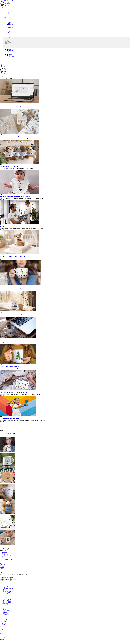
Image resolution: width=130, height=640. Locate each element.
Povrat (1, 565)
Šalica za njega (10, 12)
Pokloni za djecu (10, 21)
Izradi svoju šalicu (7, 47)
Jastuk (9, 52)
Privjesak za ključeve (11, 56)
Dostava (1, 568)
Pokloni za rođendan (11, 23)
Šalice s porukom (11, 15)
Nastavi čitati (2, 108)
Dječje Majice (6, 604)
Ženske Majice (10, 30)
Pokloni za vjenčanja (11, 26)
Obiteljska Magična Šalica (12, 14)
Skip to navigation (3, 0)
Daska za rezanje (11, 50)
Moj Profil (1, 570)
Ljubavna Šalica (10, 10)
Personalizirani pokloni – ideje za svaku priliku (10, 340)
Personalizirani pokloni (7, 48)
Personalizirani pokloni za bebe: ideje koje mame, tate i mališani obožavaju (15, 196)
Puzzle (9, 58)
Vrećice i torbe (10, 57)
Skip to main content (9, 0)
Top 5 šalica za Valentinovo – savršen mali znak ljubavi (11, 288)
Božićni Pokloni (6, 17)
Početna (1, 78)
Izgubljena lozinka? (3, 572)
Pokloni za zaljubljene (11, 27)
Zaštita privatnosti (3, 564)
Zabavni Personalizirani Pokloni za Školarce (9, 418)
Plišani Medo (10, 55)
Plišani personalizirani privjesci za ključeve (9, 166)
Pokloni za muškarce (11, 22)
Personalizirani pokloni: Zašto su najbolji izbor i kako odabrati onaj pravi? (16, 256)
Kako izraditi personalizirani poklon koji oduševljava (11, 106)
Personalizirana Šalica (7, 585)
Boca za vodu (10, 49)
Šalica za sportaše (11, 16)
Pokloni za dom (10, 25)
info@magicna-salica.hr (4, 561)
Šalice (5, 8)
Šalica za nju (6, 590)
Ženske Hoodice (10, 32)
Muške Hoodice (6, 607)
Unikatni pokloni (2, 571)
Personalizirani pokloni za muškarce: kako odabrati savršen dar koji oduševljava (17, 226)
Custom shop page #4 (11, 37)
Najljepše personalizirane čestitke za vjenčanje (9, 136)
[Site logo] (4, 72)
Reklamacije (2, 566)
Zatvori (1, 634)
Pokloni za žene (6, 598)
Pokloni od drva (6, 600)
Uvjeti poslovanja (3, 563)
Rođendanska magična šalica (12, 11)
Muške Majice (10, 31)
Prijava (3, 631)
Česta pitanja (2, 567)
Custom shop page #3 (11, 36)
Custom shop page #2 (11, 35)
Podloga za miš (10, 54)
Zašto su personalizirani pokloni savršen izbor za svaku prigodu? (13, 392)
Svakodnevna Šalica (7, 591)
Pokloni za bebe (10, 20)
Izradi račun (2, 639)
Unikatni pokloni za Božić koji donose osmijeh (9, 366)
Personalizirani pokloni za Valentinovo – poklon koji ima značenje (14, 314)
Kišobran (9, 53)
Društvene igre (10, 51)
